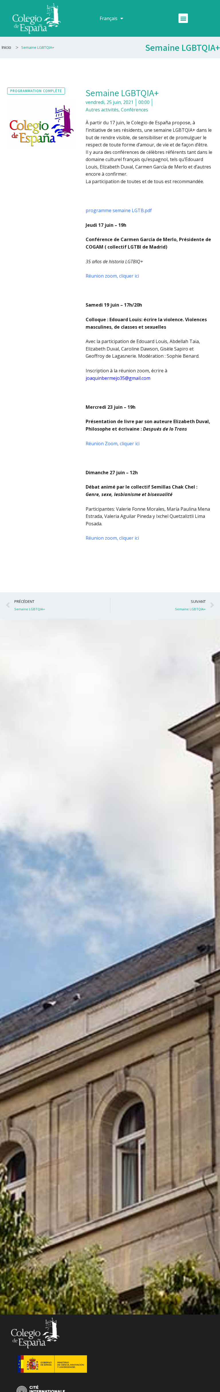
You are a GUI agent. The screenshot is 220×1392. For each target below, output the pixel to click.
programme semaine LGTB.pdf (119, 210)
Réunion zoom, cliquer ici (112, 276)
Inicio (6, 47)
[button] (183, 18)
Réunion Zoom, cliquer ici (113, 443)
